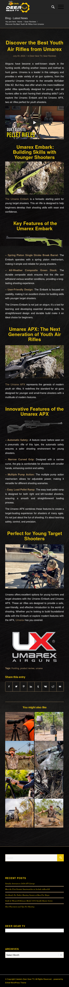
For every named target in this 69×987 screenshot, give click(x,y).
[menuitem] (51, 6)
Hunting (15, 668)
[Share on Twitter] (16, 686)
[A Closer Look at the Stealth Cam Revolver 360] (48, 726)
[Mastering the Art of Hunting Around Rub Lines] (19, 813)
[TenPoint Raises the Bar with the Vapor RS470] (48, 755)
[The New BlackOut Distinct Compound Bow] (19, 755)
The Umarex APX (15, 384)
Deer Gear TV (36, 55)
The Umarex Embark (17, 199)
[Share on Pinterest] (23, 686)
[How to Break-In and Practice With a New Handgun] (19, 784)
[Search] (51, 6)
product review (27, 668)
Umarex (20, 620)
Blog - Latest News (16, 18)
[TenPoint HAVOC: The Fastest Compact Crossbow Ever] (48, 784)
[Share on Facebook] (9, 686)
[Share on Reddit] (52, 686)
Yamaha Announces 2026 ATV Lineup (20, 883)
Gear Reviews (49, 55)
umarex (39, 668)
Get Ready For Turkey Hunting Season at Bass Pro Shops (27, 895)
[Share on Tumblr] (38, 686)
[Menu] (59, 6)
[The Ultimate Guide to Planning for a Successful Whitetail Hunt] (48, 813)
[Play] (34, 123)
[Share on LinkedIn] (30, 686)
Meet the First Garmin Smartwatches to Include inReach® (27, 889)
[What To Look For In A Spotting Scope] (19, 726)
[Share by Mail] (60, 686)
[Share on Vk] (45, 686)
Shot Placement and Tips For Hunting (19, 906)
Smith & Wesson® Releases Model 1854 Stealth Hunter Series (29, 900)
